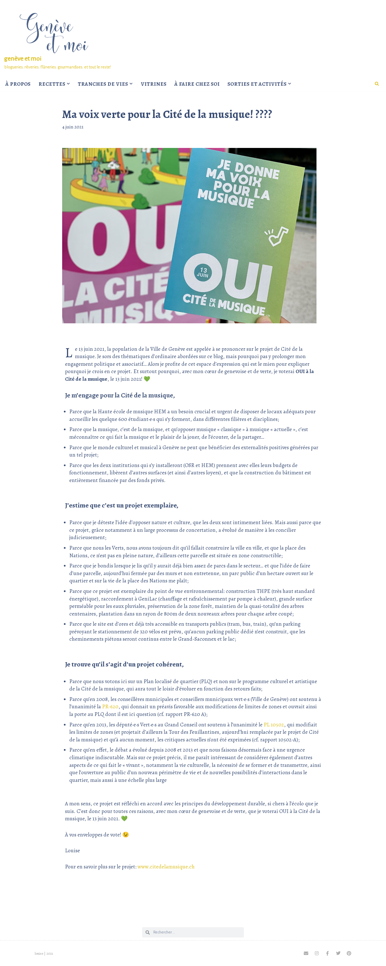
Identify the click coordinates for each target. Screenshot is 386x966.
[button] (68, 83)
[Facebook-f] (327, 953)
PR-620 (110, 706)
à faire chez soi (197, 83)
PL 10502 (274, 724)
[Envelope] (306, 953)
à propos (18, 83)
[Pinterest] (349, 953)
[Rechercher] (377, 83)
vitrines (153, 83)
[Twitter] (338, 953)
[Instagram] (317, 953)
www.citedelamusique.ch (166, 866)
